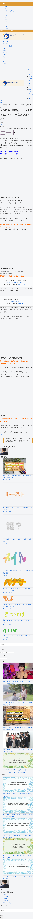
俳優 (6, 19)
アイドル (7, 8)
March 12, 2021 (22, 303)
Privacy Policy (7, 903)
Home (6, 28)
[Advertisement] (16, 178)
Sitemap (7, 24)
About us (5, 900)
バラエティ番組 (9, 11)
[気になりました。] (16, 39)
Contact (5, 898)
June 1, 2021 (21, 284)
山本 (9, 454)
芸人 (6, 26)
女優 (6, 21)
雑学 (6, 15)
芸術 (1, 124)
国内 (6, 13)
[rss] (32, 30)
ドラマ (7, 17)
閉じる (1, 915)
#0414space (7, 282)
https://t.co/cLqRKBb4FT (17, 282)
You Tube (7, 6)
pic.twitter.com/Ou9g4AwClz (11, 301)
